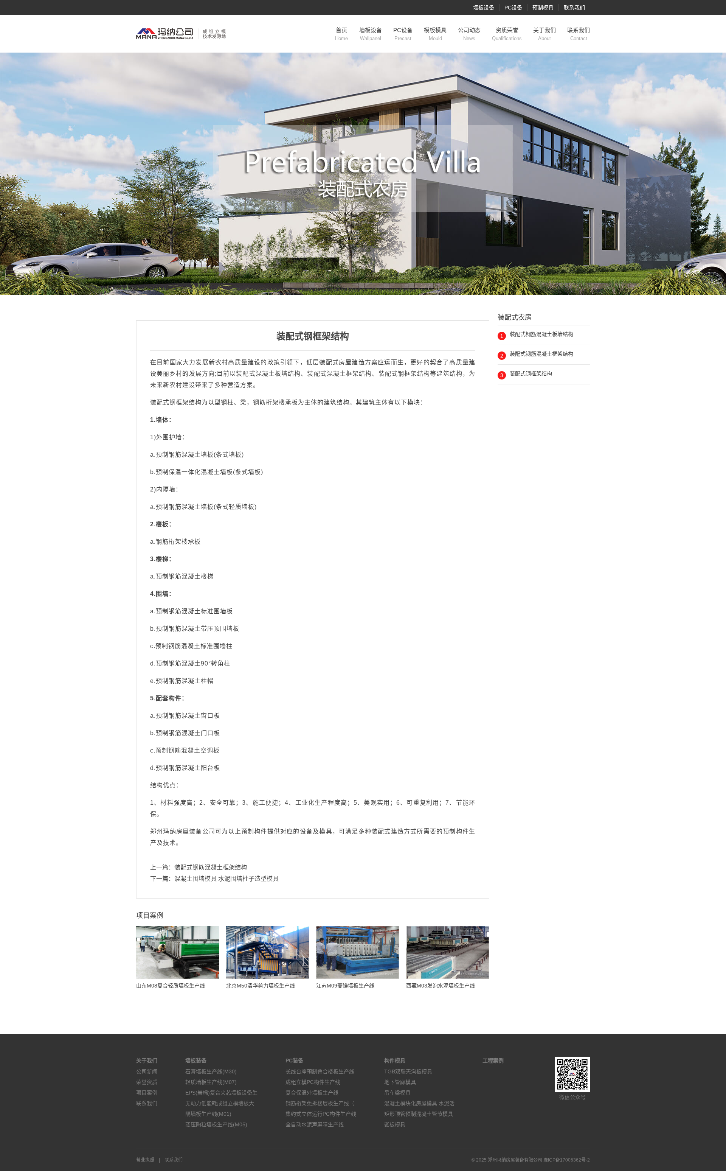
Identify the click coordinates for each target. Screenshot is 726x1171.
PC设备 (513, 8)
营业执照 (145, 1160)
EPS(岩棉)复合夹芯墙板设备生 (221, 1093)
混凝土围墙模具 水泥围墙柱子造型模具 (226, 879)
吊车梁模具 (397, 1093)
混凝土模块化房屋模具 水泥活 (419, 1103)
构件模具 (394, 1060)
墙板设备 (483, 8)
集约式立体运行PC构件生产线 (320, 1114)
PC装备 (294, 1060)
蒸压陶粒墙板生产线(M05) (216, 1124)
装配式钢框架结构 (531, 373)
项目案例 (146, 1093)
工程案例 (493, 1060)
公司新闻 (146, 1071)
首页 (341, 34)
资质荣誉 (507, 34)
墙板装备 (195, 1060)
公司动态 (469, 34)
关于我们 (544, 34)
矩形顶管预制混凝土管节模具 (418, 1114)
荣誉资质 (146, 1082)
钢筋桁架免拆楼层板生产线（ (319, 1103)
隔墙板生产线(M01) (208, 1114)
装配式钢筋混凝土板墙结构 (541, 334)
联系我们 (574, 8)
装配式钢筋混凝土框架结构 (210, 867)
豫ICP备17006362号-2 (566, 1160)
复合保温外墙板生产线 (311, 1093)
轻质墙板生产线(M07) (211, 1082)
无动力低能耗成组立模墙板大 (219, 1103)
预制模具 (543, 8)
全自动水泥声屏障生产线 (314, 1124)
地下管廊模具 (400, 1082)
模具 (325, 831)
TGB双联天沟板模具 (408, 1071)
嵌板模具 (394, 1124)
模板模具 (435, 34)
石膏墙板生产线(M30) (211, 1071)
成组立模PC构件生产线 (312, 1082)
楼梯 (162, 559)
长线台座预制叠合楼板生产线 (319, 1071)
